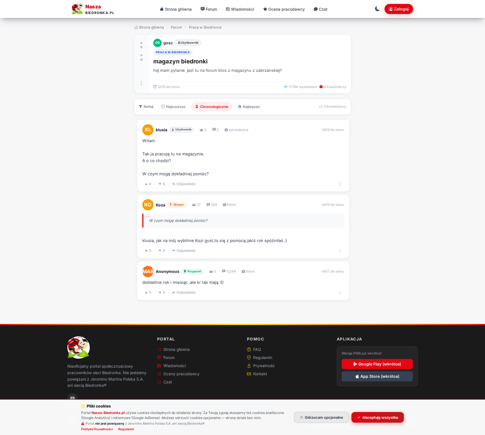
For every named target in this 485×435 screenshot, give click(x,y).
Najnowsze (176, 107)
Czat (167, 381)
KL (148, 129)
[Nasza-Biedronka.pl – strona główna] (78, 347)
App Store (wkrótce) (379, 376)
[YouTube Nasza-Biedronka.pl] (72, 398)
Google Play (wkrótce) (379, 364)
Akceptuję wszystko (380, 417)
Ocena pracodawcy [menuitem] (286, 9)
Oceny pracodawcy (181, 373)
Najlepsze (251, 107)
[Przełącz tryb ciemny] (377, 9)
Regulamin (262, 357)
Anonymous (167, 271)
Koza (160, 204)
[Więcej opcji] (141, 83)
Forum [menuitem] (211, 9)
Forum (176, 27)
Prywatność (264, 365)
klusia (161, 129)
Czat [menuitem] (323, 9)
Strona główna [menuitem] (178, 9)
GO (157, 43)
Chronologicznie (214, 107)
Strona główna (151, 27)
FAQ (257, 349)
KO (148, 205)
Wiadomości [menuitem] (242, 9)
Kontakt (260, 373)
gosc (168, 42)
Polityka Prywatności (97, 429)
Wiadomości (174, 365)
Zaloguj (401, 8)
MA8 (148, 271)
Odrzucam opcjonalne (324, 417)
